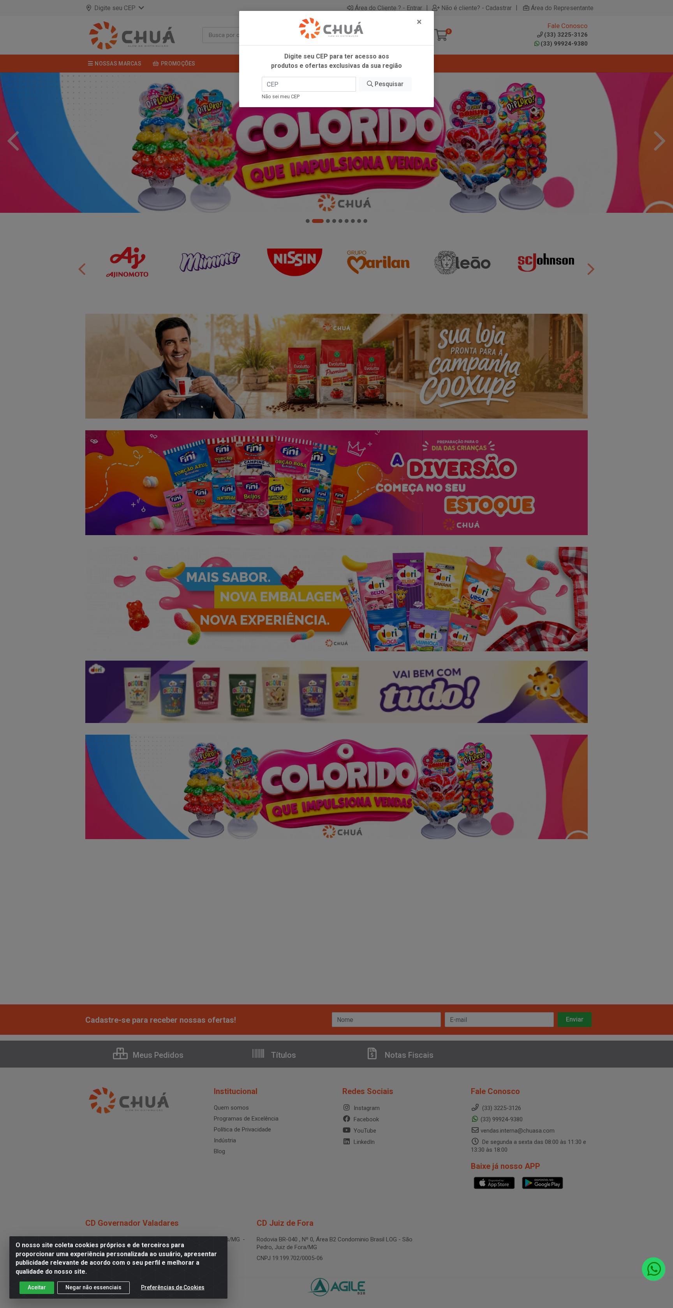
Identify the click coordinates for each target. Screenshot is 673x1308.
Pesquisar (388, 84)
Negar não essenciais (93, 1287)
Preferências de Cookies (172, 1287)
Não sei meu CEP (281, 96)
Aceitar (37, 1287)
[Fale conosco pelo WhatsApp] (653, 1269)
